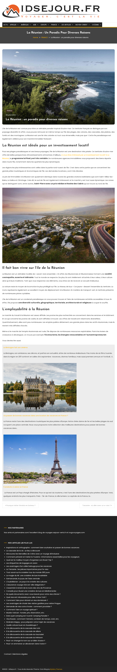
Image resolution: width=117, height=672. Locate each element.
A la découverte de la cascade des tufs (23, 628)
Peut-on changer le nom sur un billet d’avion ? (25, 640)
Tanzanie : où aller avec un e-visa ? (96, 505)
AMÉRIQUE (25, 25)
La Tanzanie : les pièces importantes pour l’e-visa (27, 569)
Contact (7, 654)
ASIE (34, 25)
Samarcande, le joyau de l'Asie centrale (23, 578)
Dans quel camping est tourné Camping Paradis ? (27, 616)
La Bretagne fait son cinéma (15, 347)
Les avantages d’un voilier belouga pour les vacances (29, 566)
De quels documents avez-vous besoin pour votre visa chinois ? (33, 594)
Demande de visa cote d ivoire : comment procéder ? (29, 606)
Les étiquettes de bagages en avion (21, 563)
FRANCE (54, 25)
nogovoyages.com (77, 532)
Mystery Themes (56, 669)
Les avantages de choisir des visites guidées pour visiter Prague (33, 603)
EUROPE (44, 25)
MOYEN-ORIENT (82, 25)
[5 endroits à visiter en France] (40, 459)
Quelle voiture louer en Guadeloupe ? (22, 625)
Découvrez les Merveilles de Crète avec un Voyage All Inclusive (32, 554)
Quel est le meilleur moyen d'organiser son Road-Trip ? (29, 560)
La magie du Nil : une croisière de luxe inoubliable (26, 575)
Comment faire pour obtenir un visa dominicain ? (27, 600)
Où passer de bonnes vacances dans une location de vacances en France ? (35, 415)
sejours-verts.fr (59, 532)
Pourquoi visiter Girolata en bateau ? (20, 505)
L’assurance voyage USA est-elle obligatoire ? (25, 585)
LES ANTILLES (66, 25)
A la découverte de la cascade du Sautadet (25, 634)
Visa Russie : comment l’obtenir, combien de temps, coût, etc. (32, 619)
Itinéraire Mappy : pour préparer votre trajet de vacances (30, 622)
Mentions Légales (20, 654)
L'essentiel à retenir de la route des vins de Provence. (28, 588)
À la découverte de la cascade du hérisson (24, 637)
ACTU (5, 25)
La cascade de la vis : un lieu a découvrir (23, 550)
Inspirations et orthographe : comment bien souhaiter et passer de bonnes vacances (42, 547)
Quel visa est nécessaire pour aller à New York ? (26, 597)
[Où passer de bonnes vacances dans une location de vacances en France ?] (40, 387)
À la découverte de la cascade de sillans (23, 631)
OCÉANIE (95, 25)
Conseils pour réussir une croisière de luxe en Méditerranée (31, 591)
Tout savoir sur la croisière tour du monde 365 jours (28, 572)
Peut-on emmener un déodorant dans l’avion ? (26, 643)
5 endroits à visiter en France (15, 487)
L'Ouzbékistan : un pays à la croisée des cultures (26, 581)
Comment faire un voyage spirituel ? (21, 609)
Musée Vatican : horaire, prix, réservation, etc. (25, 612)
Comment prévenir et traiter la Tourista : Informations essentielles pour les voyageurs (42, 557)
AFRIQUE (13, 25)
